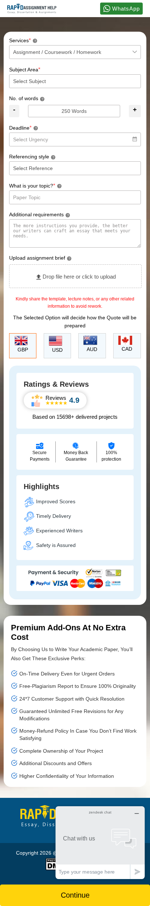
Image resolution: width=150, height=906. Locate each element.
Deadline (23, 128)
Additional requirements (39, 214)
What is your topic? (34, 185)
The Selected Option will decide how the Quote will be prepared (75, 321)
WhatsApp (125, 8)
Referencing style (31, 156)
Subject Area (24, 69)
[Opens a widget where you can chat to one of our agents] (100, 842)
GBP (22, 349)
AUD (92, 349)
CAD (127, 349)
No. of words (26, 98)
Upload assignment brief (39, 258)
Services (22, 40)
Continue (75, 895)
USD (57, 350)
